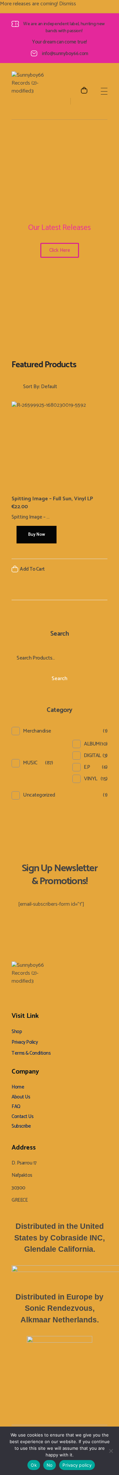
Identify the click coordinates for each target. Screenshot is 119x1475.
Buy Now (36, 534)
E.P (87, 767)
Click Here (59, 250)
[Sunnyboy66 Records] (31, 91)
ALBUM (92, 744)
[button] (94, 571)
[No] (110, 1450)
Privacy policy (77, 1465)
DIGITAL (92, 755)
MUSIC (30, 762)
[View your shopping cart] (84, 91)
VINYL (91, 779)
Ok (34, 1465)
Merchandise (37, 731)
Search (59, 678)
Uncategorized (39, 795)
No (50, 1465)
